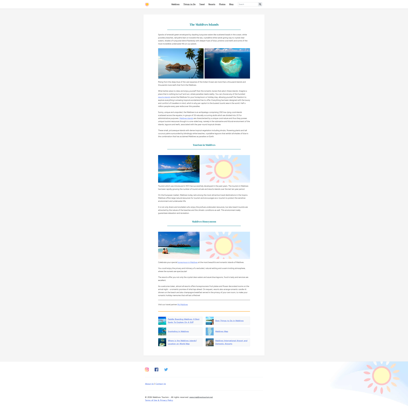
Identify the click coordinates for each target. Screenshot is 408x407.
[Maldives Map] (210, 331)
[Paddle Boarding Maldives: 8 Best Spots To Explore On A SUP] (162, 321)
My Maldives (182, 304)
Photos (222, 4)
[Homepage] (147, 4)
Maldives (175, 4)
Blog (231, 4)
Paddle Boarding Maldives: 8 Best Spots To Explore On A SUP (183, 321)
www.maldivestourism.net (201, 397)
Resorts (211, 4)
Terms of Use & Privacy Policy (159, 400)
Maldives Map (221, 331)
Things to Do (189, 4)
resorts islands (164, 97)
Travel (202, 4)
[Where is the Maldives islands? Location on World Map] (162, 342)
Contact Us (161, 383)
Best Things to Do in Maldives (229, 320)
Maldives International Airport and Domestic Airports (231, 342)
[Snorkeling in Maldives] (162, 331)
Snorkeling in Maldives (178, 331)
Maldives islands (186, 118)
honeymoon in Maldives (188, 262)
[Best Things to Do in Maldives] (210, 321)
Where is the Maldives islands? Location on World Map (182, 342)
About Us (149, 383)
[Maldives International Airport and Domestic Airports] (210, 342)
